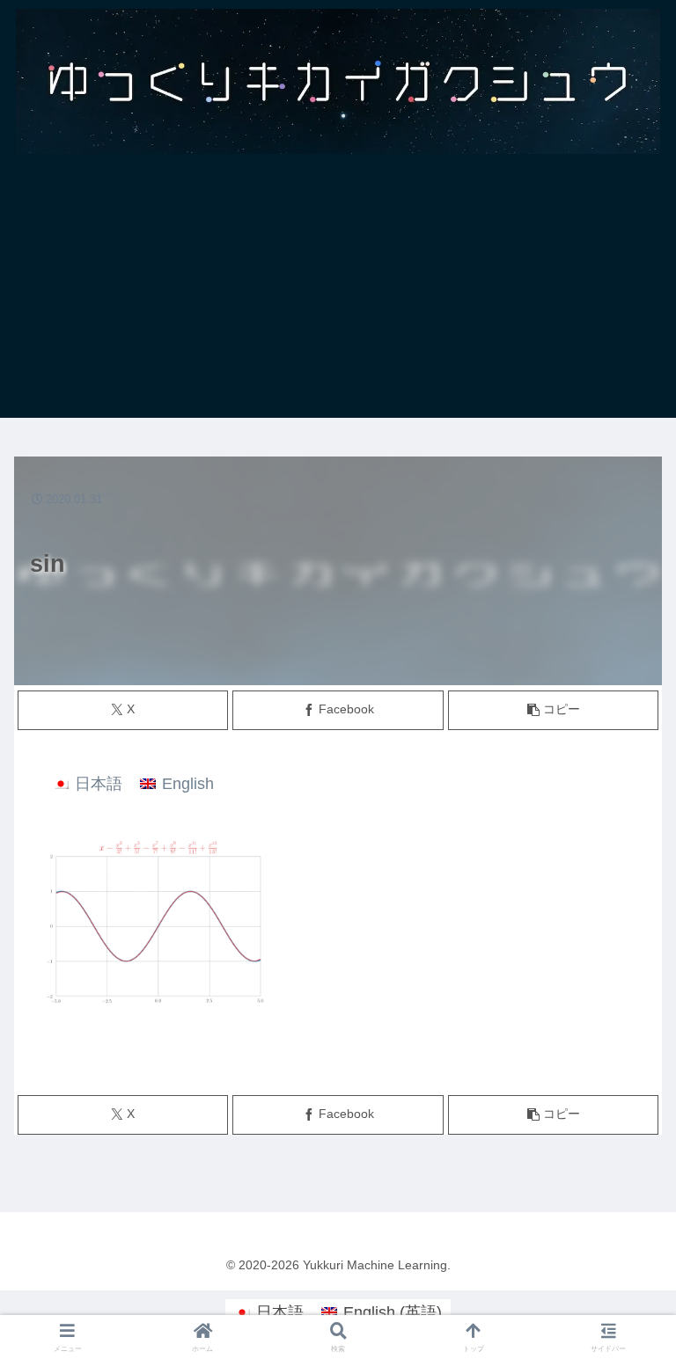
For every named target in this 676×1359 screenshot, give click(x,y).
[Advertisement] (338, 295)
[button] (553, 710)
